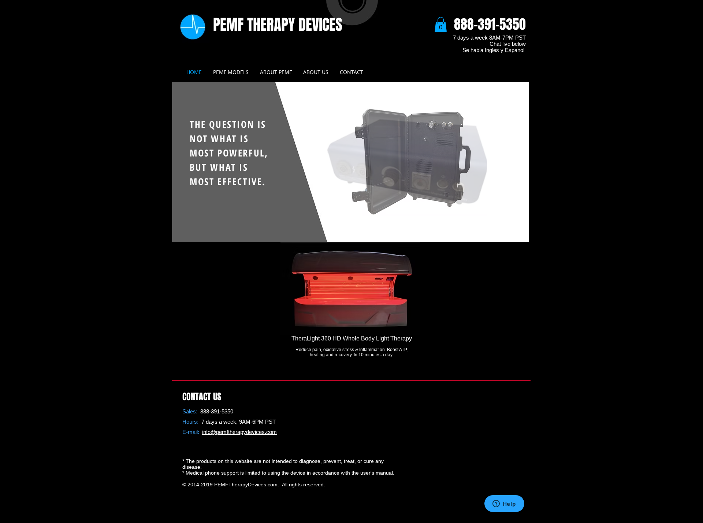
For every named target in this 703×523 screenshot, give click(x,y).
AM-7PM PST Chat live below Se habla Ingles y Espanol (494, 43)
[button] (440, 24)
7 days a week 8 (472, 37)
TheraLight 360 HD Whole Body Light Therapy (351, 338)
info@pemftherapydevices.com (239, 432)
